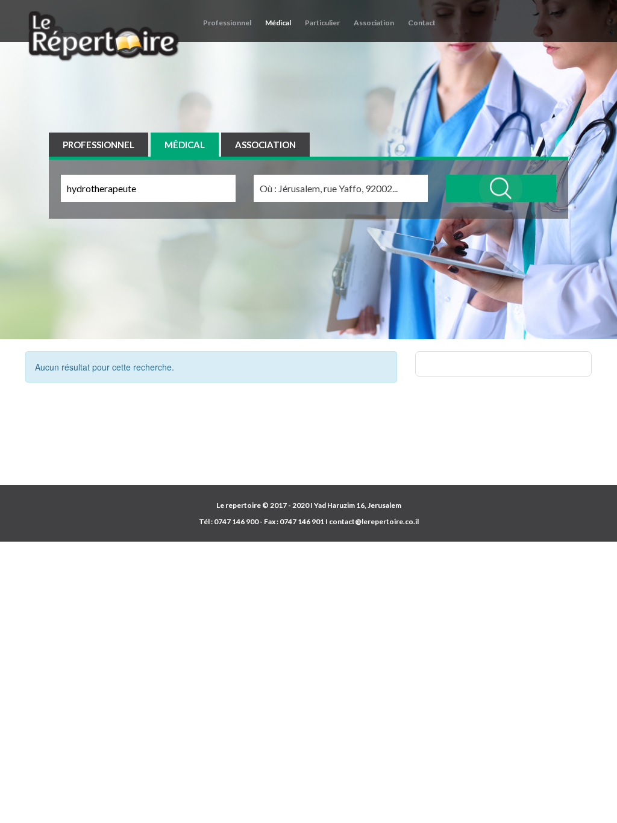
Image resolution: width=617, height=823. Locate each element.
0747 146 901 (302, 521)
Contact (422, 22)
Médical (278, 22)
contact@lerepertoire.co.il (374, 521)
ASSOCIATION (265, 144)
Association (374, 22)
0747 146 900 (236, 521)
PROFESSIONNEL (98, 144)
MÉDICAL (184, 144)
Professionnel (227, 22)
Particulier (322, 22)
